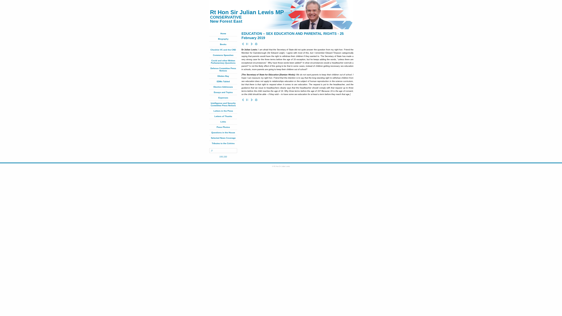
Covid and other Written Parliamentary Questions (223, 61)
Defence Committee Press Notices (223, 69)
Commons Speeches (223, 55)
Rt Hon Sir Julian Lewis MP (247, 12)
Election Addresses (223, 87)
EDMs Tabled (223, 81)
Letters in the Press (223, 111)
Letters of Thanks (223, 116)
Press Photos (223, 127)
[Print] (256, 44)
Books (223, 44)
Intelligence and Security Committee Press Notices (223, 104)
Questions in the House (223, 132)
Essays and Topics (223, 92)
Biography (223, 39)
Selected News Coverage (223, 138)
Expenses (223, 98)
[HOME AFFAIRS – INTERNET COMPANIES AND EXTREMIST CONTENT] (242, 44)
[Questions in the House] (247, 44)
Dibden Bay (223, 76)
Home (223, 33)
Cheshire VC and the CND (223, 50)
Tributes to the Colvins (223, 143)
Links (223, 122)
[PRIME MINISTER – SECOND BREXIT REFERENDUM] (251, 44)
